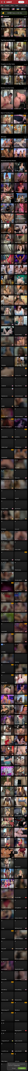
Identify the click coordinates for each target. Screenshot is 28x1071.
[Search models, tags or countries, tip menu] (26, 5)
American (6, 16)
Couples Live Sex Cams (8, 64)
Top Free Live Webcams (8, 40)
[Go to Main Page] (8, 2)
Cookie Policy (17, 1065)
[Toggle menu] (1, 2)
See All (25, 16)
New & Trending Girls (7, 113)
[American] (13, 9)
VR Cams (3, 137)
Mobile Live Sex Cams (7, 88)
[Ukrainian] (18, 9)
